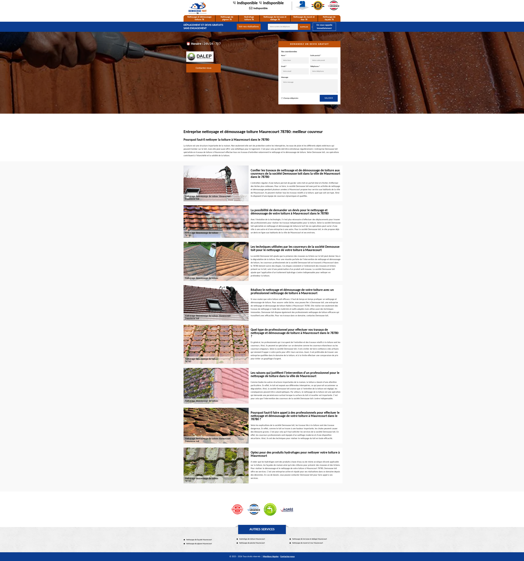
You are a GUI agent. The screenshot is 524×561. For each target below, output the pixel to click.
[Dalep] (200, 56)
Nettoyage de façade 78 (329, 18)
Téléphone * (315, 66)
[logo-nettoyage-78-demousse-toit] (197, 7)
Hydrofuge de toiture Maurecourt (252, 539)
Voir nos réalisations (249, 26)
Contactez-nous (203, 68)
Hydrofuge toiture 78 (249, 18)
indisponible (247, 3)
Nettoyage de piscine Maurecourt (252, 543)
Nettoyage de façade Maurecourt (199, 540)
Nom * (283, 56)
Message (284, 77)
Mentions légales (271, 557)
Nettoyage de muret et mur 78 (304, 18)
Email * (284, 66)
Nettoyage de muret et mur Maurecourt (307, 543)
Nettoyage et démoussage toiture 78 (199, 18)
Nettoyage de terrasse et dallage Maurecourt (309, 539)
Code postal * (315, 56)
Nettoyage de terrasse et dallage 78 (275, 18)
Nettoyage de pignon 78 (227, 18)
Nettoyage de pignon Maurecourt (199, 544)
